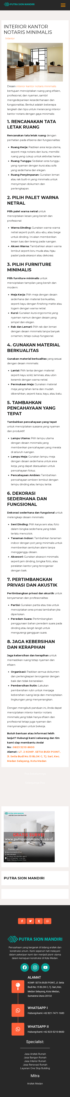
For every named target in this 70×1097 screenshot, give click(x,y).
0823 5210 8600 (23, 747)
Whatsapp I (38, 1008)
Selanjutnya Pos (35, 782)
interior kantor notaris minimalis (36, 86)
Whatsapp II (38, 1026)
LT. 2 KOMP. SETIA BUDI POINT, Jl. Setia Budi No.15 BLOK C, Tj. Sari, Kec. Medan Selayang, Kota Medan (33, 756)
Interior (10, 38)
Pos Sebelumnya (35, 773)
